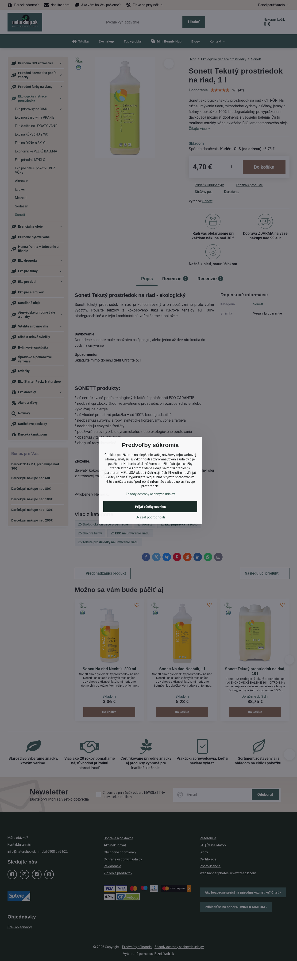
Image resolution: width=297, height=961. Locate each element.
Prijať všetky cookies (150, 507)
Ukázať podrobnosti (150, 517)
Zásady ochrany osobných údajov (150, 494)
